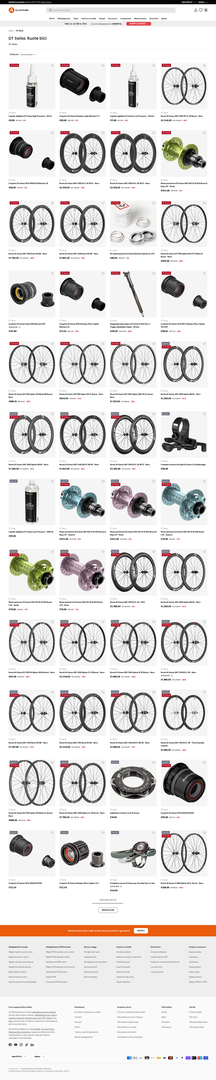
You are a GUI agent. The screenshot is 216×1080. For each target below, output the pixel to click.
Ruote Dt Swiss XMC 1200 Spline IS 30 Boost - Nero (132, 672)
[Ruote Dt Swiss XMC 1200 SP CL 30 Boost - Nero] (184, 86)
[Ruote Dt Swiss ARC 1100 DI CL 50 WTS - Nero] (133, 434)
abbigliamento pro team (45, 1015)
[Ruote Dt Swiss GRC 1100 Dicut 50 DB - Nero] (82, 712)
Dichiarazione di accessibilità (129, 1037)
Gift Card (193, 1017)
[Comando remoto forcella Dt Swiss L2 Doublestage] (184, 434)
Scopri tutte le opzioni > (47, 2)
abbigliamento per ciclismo (44, 1012)
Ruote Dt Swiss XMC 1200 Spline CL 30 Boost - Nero (82, 813)
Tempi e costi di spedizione (86, 1032)
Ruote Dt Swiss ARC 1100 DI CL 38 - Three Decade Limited (182, 744)
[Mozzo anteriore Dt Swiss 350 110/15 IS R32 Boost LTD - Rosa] (82, 572)
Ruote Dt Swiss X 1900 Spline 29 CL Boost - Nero (182, 883)
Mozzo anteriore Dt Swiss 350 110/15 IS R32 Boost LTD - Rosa (81, 603)
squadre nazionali (16, 1018)
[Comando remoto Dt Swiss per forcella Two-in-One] (133, 853)
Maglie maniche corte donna (21, 962)
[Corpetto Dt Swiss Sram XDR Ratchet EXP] (32, 294)
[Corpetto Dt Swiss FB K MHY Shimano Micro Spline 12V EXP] (184, 294)
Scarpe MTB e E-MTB (198, 982)
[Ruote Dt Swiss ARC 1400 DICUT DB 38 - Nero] (133, 712)
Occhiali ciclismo (123, 952)
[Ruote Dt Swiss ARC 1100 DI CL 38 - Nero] (184, 642)
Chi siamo (166, 1022)
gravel (49, 1018)
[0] (201, 10)
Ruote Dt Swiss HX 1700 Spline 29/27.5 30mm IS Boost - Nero (182, 255)
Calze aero (193, 957)
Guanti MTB (51, 977)
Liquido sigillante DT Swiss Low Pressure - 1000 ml (31, 531)
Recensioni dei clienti (126, 1032)
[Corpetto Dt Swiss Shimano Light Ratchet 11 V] (82, 86)
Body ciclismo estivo (17, 972)
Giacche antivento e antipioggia (22, 982)
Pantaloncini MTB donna (56, 972)
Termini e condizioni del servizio (131, 1012)
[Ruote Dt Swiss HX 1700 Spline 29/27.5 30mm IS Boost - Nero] (184, 223)
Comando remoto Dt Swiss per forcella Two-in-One (132, 883)
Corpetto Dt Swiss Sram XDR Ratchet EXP (27, 324)
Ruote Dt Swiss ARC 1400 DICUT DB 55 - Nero (79, 464)
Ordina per (14, 54)
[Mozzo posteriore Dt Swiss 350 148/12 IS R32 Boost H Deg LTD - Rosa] (133, 502)
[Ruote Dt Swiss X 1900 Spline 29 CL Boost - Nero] (184, 853)
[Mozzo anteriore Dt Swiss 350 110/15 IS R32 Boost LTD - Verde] (32, 572)
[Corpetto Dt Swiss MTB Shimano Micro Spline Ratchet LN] (82, 294)
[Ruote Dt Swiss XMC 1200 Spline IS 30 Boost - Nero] (133, 642)
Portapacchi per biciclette (95, 962)
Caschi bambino (123, 982)
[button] (206, 10)
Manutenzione (140, 18)
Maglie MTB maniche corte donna (60, 967)
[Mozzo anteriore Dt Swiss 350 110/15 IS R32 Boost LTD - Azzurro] (184, 502)
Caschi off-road (123, 972)
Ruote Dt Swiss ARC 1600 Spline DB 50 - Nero (180, 602)
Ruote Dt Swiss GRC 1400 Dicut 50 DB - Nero (78, 253)
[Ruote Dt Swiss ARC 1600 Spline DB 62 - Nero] (32, 434)
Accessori (112, 18)
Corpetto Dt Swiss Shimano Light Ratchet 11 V (79, 116)
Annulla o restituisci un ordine (87, 1012)
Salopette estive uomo (18, 957)
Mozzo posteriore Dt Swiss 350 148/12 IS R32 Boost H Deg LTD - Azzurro (82, 533)
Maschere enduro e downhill (128, 957)
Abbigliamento (64, 18)
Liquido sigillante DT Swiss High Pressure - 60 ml (30, 116)
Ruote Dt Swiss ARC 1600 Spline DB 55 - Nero (180, 394)
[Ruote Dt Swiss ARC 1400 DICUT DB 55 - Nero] (82, 434)
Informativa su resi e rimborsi (130, 1017)
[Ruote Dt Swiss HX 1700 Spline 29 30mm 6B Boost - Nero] (32, 364)
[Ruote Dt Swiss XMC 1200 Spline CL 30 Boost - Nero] (82, 783)
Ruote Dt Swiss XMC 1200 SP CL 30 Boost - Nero (182, 116)
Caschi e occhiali (88, 18)
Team (75, 18)
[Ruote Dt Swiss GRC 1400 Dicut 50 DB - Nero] (82, 223)
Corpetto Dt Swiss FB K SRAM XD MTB (25, 883)
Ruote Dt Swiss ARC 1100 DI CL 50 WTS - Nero (130, 464)
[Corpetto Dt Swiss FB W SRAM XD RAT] (184, 783)
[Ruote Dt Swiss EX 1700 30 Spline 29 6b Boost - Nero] (32, 642)
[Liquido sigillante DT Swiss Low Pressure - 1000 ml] (32, 502)
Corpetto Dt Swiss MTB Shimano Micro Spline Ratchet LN (79, 325)
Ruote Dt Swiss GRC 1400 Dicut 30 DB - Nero (28, 742)
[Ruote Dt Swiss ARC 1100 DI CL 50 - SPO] (133, 572)
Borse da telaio (90, 977)
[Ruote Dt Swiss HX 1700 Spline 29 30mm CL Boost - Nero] (32, 783)
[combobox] (111, 10)
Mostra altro (108, 910)
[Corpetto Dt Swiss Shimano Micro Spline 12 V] (82, 853)
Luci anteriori (156, 967)
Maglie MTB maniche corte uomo (60, 952)
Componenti (125, 18)
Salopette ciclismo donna (20, 967)
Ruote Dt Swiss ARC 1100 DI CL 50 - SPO (127, 602)
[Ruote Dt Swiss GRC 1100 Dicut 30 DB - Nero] (32, 223)
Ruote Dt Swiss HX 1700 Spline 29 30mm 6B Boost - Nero (31, 395)
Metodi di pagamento (83, 1037)
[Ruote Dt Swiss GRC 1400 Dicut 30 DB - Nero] (32, 712)
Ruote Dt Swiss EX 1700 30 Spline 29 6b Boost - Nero (32, 672)
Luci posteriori (157, 972)
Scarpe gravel (195, 967)
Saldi (164, 1017)
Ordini (77, 1027)
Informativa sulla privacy (127, 1022)
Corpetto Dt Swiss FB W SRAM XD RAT (177, 813)
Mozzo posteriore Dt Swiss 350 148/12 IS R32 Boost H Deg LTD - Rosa (133, 533)
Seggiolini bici (90, 957)
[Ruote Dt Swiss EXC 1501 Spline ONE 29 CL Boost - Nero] (133, 364)
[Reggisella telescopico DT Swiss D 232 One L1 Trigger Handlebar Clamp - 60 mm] (133, 294)
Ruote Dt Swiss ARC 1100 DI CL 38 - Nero (178, 672)
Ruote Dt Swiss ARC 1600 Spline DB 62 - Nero (28, 464)
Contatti (78, 1017)
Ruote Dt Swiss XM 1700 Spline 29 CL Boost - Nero (81, 394)
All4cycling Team (196, 1027)
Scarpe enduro (195, 977)
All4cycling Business (198, 1022)
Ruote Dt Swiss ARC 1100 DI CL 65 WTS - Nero (130, 183)
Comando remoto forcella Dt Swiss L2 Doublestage (183, 464)
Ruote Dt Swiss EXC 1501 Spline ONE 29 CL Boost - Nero (132, 395)
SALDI (51, 18)
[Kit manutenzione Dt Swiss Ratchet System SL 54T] (133, 223)
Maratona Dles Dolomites (19, 1032)
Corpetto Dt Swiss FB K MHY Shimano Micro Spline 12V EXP (183, 325)
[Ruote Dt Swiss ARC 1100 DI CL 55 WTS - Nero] (82, 153)
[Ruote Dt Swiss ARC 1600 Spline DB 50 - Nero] (184, 572)
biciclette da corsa (33, 1018)
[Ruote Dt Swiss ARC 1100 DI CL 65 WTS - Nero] (133, 153)
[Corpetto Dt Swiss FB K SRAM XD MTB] (32, 853)
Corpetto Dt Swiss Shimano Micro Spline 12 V (79, 883)
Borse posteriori (91, 972)
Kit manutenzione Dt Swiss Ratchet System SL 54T (132, 253)
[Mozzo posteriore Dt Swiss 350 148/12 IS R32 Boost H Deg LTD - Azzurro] (82, 502)
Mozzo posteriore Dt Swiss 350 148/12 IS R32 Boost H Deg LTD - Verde (184, 184)
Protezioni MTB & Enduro (57, 982)
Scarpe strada (195, 952)
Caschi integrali (123, 967)
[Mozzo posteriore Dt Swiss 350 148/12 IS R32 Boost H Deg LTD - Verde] (184, 153)
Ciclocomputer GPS (159, 957)
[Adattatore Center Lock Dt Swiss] (133, 783)
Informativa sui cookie (126, 1027)
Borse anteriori (90, 967)
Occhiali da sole (123, 962)
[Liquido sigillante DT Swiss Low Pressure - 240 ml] (133, 86)
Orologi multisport (159, 952)
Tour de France (47, 1029)
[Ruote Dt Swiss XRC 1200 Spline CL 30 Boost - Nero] (82, 642)
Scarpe (102, 18)
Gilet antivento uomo (18, 977)
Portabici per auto (92, 952)
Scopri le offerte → (139, 24)
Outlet (164, 1012)
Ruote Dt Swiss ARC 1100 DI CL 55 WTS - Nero (79, 183)
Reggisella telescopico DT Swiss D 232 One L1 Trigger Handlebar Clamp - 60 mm (130, 325)
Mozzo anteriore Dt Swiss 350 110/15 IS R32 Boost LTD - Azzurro (182, 533)
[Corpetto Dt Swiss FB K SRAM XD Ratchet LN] (32, 153)
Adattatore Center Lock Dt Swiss (124, 813)
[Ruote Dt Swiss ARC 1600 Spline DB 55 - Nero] (184, 364)
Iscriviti (141, 931)
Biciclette (154, 18)
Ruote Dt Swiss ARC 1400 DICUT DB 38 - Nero (130, 742)
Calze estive (194, 972)
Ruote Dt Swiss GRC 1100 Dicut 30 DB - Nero (28, 253)
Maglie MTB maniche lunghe (58, 957)
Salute (164, 18)
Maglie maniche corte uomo (21, 952)
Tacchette (193, 962)
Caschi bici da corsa (125, 977)
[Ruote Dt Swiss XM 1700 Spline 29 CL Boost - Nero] (82, 364)
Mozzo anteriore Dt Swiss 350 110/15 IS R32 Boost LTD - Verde (30, 603)
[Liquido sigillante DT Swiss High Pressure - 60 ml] (32, 86)
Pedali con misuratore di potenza (165, 962)
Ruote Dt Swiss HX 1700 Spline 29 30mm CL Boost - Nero (31, 814)
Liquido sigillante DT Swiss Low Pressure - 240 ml (132, 116)
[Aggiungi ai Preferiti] (52, 66)
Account (78, 1022)
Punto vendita (195, 1012)
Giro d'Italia (35, 1029)
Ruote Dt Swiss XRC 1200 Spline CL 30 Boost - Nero (81, 672)
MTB (44, 1018)
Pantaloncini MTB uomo (56, 962)
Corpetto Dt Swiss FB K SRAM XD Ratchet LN (28, 183)
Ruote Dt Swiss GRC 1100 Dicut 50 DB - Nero (78, 742)
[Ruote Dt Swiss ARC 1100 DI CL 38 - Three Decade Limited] (184, 712)
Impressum (166, 1027)
